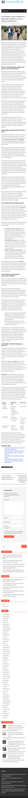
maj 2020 (5, 711)
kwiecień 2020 (6, 713)
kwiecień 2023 (6, 639)
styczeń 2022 (6, 670)
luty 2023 (5, 643)
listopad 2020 (6, 699)
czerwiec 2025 (6, 616)
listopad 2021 (6, 674)
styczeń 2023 (6, 645)
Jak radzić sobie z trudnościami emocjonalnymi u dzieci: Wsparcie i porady (16, 734)
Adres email (7, 522)
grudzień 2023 (6, 624)
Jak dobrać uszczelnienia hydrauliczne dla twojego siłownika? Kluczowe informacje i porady (12, 557)
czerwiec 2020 (6, 709)
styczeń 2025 (6, 618)
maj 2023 (5, 637)
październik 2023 (6, 628)
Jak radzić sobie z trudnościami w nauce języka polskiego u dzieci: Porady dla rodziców (14, 452)
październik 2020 (6, 701)
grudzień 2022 (6, 647)
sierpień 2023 (6, 630)
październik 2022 (6, 651)
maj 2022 (5, 661)
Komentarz (7, 499)
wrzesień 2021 (6, 678)
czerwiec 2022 (6, 659)
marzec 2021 (5, 690)
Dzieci (10, 467)
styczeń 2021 (6, 695)
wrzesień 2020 (6, 703)
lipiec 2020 (5, 707)
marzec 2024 (5, 622)
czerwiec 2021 (6, 684)
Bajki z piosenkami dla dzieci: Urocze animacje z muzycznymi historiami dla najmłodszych (14, 460)
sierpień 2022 (6, 655)
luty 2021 (5, 692)
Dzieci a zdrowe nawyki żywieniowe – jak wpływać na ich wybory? (7, 477)
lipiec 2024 (5, 620)
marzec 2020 (5, 715)
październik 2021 (6, 676)
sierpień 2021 (6, 680)
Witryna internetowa (7, 527)
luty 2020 (5, 717)
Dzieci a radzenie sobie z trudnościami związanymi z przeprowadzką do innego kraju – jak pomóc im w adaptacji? (13, 790)
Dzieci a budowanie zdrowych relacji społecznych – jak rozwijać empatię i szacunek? (22, 479)
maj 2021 (5, 686)
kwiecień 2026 (6, 614)
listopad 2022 (6, 649)
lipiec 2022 (5, 657)
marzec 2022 (5, 666)
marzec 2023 (5, 641)
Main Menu (6, 11)
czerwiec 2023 (6, 635)
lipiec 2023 (5, 633)
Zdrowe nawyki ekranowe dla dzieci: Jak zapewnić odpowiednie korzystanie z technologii (16, 756)
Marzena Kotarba (15, 23)
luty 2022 (5, 668)
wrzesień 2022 (6, 653)
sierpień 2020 (6, 705)
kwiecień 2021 (6, 688)
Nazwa (6, 517)
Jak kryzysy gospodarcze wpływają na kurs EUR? (14, 564)
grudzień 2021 (6, 672)
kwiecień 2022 (6, 664)
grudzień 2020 (6, 697)
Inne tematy (5, 606)
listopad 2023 (6, 626)
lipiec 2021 (5, 682)
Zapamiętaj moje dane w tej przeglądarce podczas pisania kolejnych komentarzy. (13, 532)
